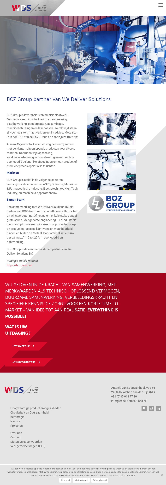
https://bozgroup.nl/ (19, 265)
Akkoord (65, 480)
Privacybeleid (100, 480)
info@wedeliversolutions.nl (128, 401)
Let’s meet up (21, 346)
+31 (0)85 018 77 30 (23, 362)
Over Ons (16, 433)
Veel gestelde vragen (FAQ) (27, 446)
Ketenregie (17, 417)
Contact (15, 437)
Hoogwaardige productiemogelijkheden (35, 408)
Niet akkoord (81, 480)
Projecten (16, 425)
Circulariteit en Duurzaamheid (29, 412)
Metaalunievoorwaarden (26, 442)
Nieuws (15, 421)
